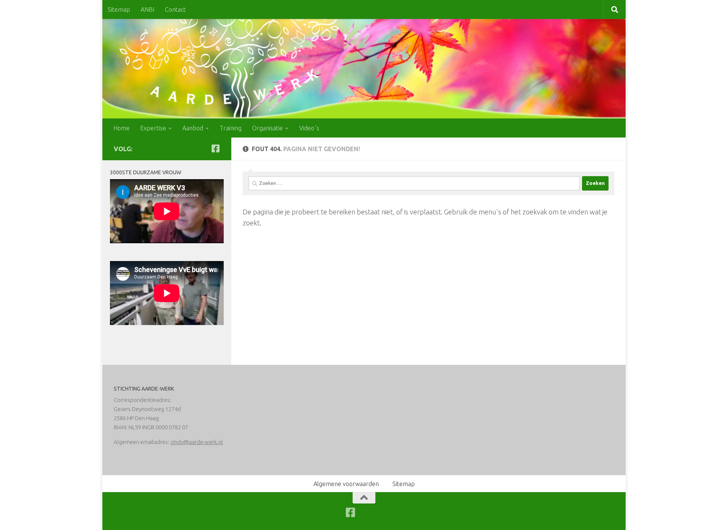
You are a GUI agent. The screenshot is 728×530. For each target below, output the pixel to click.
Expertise (153, 128)
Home (121, 128)
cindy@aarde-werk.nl (197, 442)
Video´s (309, 128)
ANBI (147, 9)
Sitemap (119, 9)
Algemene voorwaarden (346, 483)
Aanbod (192, 128)
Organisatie (267, 128)
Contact (175, 9)
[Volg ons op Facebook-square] (215, 148)
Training (231, 128)
